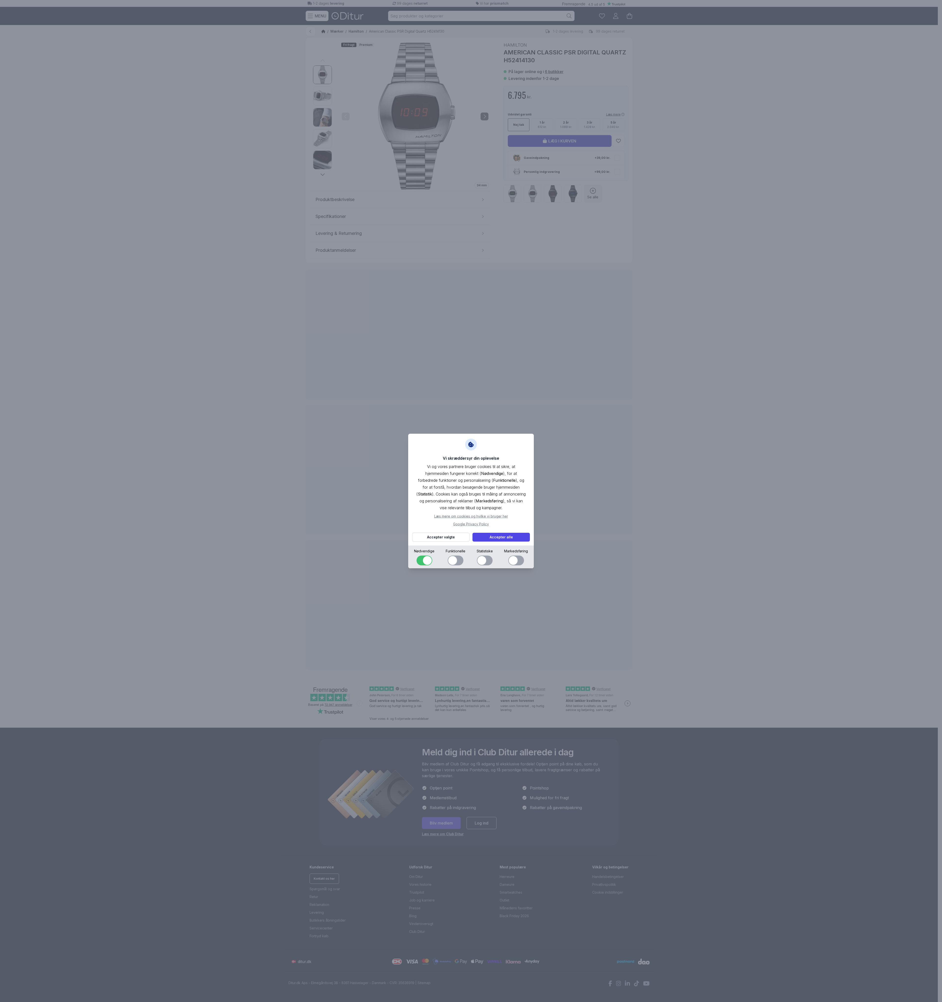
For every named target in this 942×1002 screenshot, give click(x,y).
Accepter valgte (441, 537)
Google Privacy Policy (471, 524)
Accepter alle (501, 537)
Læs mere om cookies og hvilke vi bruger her (471, 516)
